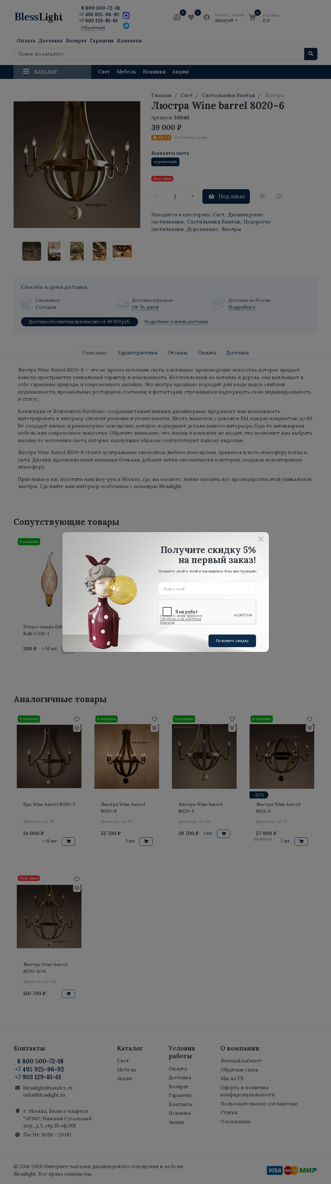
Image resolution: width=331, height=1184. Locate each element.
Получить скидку (232, 640)
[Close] (261, 539)
